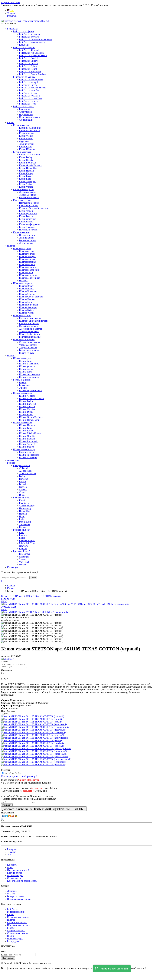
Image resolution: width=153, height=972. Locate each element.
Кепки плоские (27, 133)
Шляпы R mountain (28, 304)
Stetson (22, 559)
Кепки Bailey (25, 157)
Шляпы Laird (25, 302)
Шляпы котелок (27, 264)
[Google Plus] (12, 816)
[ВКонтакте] (3, 816)
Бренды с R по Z (21, 551)
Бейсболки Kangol (28, 82)
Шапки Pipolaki (27, 438)
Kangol (22, 527)
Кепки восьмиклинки (30, 128)
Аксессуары (13, 460)
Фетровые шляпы (28, 345)
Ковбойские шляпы (29, 323)
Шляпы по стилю (22, 315)
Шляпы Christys (27, 294)
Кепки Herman (26, 170)
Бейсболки (12, 28)
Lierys (22, 538)
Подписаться (8, 958)
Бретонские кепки (28, 205)
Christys (23, 489)
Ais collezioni (25, 471)
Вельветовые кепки (29, 197)
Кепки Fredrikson (27, 162)
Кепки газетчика (27, 219)
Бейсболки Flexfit (28, 69)
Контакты (12, 864)
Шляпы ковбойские (29, 270)
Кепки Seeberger (27, 181)
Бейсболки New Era (29, 90)
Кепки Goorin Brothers (30, 165)
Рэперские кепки (16, 912)
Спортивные (25, 111)
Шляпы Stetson (26, 310)
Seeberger (24, 556)
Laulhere (23, 535)
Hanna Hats (24, 511)
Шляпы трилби (27, 253)
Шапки (10, 355)
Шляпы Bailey (26, 286)
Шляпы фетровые (28, 275)
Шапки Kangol (26, 430)
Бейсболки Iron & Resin (31, 79)
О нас (10, 867)
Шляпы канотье (27, 259)
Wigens (22, 564)
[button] (112, 968)
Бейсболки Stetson (28, 93)
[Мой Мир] (15, 816)
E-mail (4, 954)
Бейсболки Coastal (28, 63)
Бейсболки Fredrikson (30, 71)
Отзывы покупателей (18, 870)
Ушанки (23, 387)
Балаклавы (24, 385)
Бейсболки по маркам (24, 47)
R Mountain (24, 554)
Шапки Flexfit (26, 414)
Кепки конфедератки (29, 224)
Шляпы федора (27, 251)
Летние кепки (26, 243)
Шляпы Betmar (26, 288)
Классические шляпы (30, 318)
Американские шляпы (30, 329)
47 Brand (23, 468)
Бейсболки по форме (23, 31)
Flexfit (22, 500)
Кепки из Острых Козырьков (33, 208)
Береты (22, 382)
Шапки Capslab (27, 406)
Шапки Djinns (26, 412)
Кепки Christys (26, 160)
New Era (23, 546)
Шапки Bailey (26, 401)
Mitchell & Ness (27, 543)
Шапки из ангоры (28, 457)
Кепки (10, 122)
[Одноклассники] (9, 816)
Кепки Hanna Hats (28, 168)
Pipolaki (23, 548)
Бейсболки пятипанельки (32, 42)
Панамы (23, 280)
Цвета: (5, 713)
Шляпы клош (26, 272)
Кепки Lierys (25, 176)
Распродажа (13, 941)
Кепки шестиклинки (29, 130)
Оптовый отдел (15, 875)
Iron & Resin (25, 521)
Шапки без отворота (29, 374)
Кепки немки (26, 138)
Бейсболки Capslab (28, 58)
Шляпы (11, 245)
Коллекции (13, 567)
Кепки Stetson (26, 184)
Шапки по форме (22, 358)
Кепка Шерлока (27, 227)
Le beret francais (27, 540)
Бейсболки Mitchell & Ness (32, 87)
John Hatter (24, 524)
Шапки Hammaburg (29, 420)
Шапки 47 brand (27, 396)
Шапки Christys (27, 409)
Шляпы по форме (22, 248)
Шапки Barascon (27, 404)
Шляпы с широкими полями (33, 320)
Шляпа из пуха (26, 353)
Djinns (22, 495)
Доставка (12, 891)
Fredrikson (24, 503)
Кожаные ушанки (28, 452)
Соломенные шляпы (29, 342)
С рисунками (26, 120)
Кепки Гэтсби (26, 221)
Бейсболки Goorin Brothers (32, 74)
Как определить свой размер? (19, 776)
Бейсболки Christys (28, 61)
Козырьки (24, 44)
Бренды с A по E (21, 465)
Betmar (22, 481)
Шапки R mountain (28, 441)
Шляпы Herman (27, 299)
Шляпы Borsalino (27, 291)
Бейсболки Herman (28, 101)
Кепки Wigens (26, 186)
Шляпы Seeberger (28, 307)
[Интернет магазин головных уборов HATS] (26, 21)
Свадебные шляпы (28, 326)
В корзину (6, 805)
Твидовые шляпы (28, 347)
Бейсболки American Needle (33, 55)
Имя (3, 951)
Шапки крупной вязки (30, 390)
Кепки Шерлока (27, 149)
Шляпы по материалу (24, 339)
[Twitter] (6, 816)
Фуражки (24, 141)
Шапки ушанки (27, 366)
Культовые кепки (22, 200)
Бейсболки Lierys (28, 85)
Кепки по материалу (23, 189)
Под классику (26, 114)
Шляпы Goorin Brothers (31, 296)
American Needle (27, 473)
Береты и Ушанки (22, 379)
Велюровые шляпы (29, 350)
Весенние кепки (27, 240)
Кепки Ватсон (26, 216)
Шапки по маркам (22, 393)
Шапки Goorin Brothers (30, 417)
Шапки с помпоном (29, 363)
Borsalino (23, 484)
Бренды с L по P (21, 530)
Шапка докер (26, 371)
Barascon (23, 479)
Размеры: (5, 770)
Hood (22, 516)
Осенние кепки (27, 235)
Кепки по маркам (22, 152)
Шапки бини (25, 361)
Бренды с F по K (21, 497)
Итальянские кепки (29, 203)
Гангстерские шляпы (29, 337)
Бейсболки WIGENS (29, 95)
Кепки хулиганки (28, 213)
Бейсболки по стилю (23, 106)
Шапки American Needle (31, 398)
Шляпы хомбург (27, 256)
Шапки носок (26, 369)
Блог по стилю (14, 873)
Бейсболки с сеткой (29, 36)
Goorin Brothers (27, 505)
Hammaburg (25, 508)
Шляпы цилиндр (27, 267)
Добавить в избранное (43, 809)
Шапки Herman (27, 425)
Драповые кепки (27, 192)
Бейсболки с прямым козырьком (35, 39)
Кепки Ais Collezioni (29, 154)
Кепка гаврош (26, 211)
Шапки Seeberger (27, 444)
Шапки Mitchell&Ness (30, 433)
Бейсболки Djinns (28, 66)
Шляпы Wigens (26, 312)
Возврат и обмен (15, 896)
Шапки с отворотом (29, 377)
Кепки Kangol (26, 173)
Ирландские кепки (28, 229)
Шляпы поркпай (27, 262)
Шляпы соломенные (29, 278)
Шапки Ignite (25, 428)
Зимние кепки (26, 144)
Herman (23, 513)
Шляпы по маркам (22, 283)
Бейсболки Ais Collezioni (31, 53)
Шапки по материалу (24, 449)
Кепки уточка (26, 136)
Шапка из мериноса (29, 454)
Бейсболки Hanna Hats (30, 98)
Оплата (11, 893)
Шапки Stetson (26, 446)
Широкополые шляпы (18, 925)
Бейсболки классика (29, 34)
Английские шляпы (29, 331)
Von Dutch (24, 562)
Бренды (11, 463)
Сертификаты (14, 878)
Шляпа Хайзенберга (29, 334)
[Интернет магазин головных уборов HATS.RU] (2, 820)
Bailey (22, 476)
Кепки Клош (25, 146)
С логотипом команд (29, 117)
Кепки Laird (25, 178)
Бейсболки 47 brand (29, 50)
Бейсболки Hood (27, 103)
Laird (21, 532)
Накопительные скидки (19, 899)
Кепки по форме (21, 125)
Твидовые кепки (27, 195)
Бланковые (24, 109)
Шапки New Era (27, 436)
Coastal (22, 492)
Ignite (22, 519)
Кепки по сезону (21, 232)
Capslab (23, 487)
